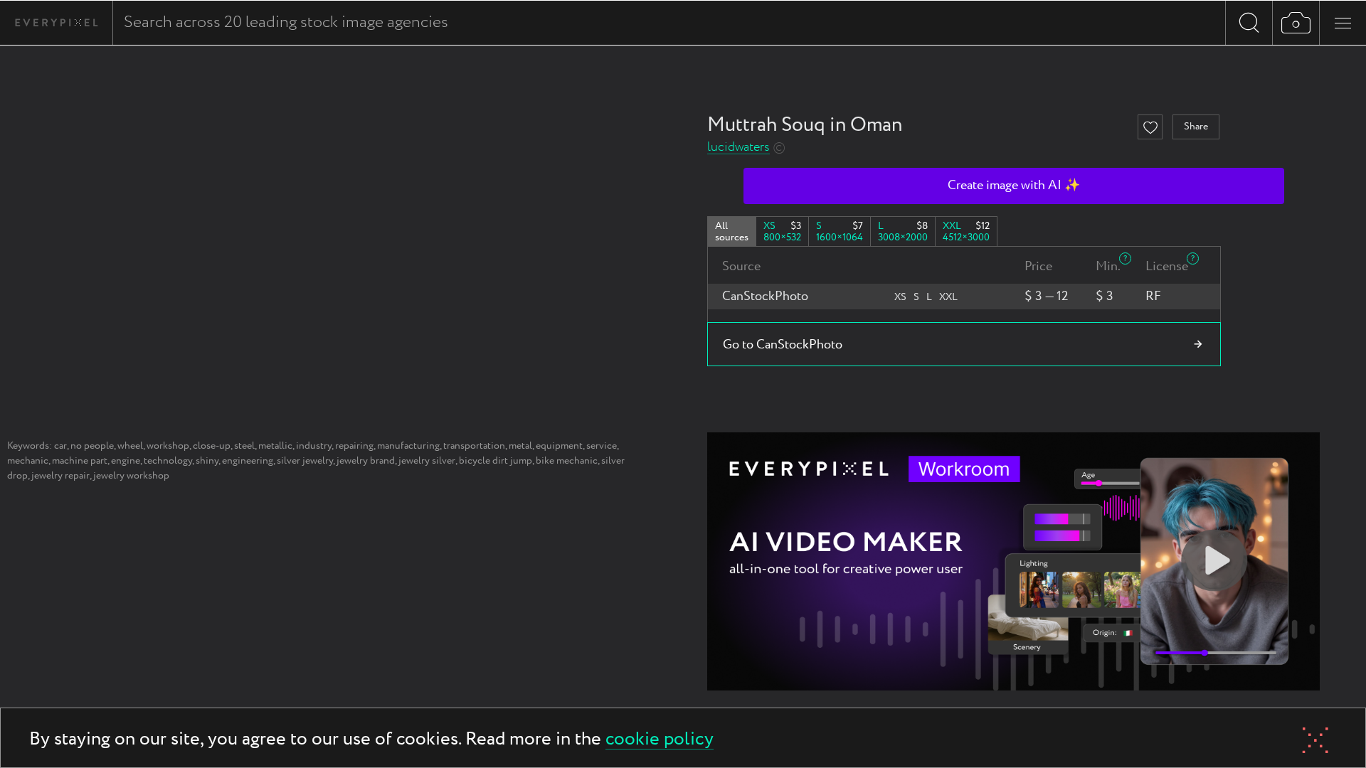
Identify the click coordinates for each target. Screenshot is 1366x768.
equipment (559, 446)
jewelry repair (60, 476)
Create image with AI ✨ (1014, 185)
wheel (130, 446)
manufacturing (408, 446)
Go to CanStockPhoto (782, 345)
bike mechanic (567, 461)
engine (125, 461)
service (601, 446)
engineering (247, 461)
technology (168, 461)
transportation (474, 446)
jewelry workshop (131, 476)
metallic (275, 446)
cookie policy (659, 740)
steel (244, 446)
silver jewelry (305, 461)
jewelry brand (366, 461)
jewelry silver (426, 461)
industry (314, 446)
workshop (168, 446)
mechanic (27, 461)
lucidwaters (738, 147)
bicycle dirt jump (495, 461)
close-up (212, 446)
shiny (207, 461)
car (60, 446)
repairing (354, 446)
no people (92, 446)
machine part (79, 461)
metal (520, 446)
